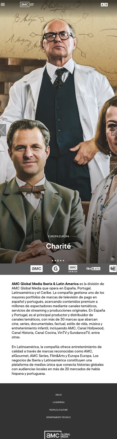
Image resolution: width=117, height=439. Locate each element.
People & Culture (58, 410)
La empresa (58, 402)
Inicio (58, 395)
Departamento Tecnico (58, 418)
